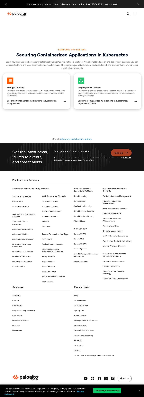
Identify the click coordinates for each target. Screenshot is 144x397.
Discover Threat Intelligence (115, 278)
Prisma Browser (48, 266)
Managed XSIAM (81, 261)
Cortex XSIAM (80, 234)
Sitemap (78, 340)
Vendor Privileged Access (114, 246)
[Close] (139, 390)
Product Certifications (84, 330)
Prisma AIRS (17, 201)
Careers (15, 300)
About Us (16, 295)
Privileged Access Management (117, 196)
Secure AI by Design (21, 196)
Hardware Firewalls (50, 201)
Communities (80, 300)
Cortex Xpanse (80, 249)
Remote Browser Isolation (53, 276)
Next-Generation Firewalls (54, 196)
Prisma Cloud (79, 221)
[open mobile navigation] (135, 14)
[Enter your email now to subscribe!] (80, 153)
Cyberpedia (79, 311)
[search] (128, 14)
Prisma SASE (47, 239)
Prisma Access (48, 261)
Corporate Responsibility (23, 311)
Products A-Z (80, 325)
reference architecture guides (76, 139)
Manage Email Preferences (86, 320)
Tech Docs (79, 345)
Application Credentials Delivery (117, 241)
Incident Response (111, 266)
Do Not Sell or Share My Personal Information (94, 355)
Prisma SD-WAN (49, 271)
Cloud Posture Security (84, 211)
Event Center (80, 315)
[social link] (85, 378)
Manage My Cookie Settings (107, 390)
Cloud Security (80, 196)
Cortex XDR (79, 239)
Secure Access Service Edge (55, 234)
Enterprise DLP (48, 256)
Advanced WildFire (20, 234)
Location (16, 325)
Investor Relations (20, 320)
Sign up (118, 153)
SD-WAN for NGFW (50, 216)
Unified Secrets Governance (115, 236)
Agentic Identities (111, 226)
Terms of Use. (89, 160)
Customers (17, 315)
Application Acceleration (53, 244)
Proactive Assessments (113, 261)
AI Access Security (20, 206)
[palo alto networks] (17, 14)
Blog (76, 295)
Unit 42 (77, 351)
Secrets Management (112, 231)
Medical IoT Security (21, 256)
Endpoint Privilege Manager (115, 208)
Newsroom (17, 330)
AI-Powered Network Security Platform (30, 188)
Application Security (82, 206)
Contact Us (17, 305)
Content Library (81, 305)
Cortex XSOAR (80, 244)
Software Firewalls (50, 206)
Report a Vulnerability (83, 336)
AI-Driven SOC (80, 229)
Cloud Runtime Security (84, 216)
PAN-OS (45, 221)
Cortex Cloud (79, 201)
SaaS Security (18, 266)
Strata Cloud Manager (51, 211)
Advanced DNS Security (22, 239)
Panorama (46, 226)
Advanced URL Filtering (22, 229)
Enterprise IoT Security (22, 252)
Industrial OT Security (22, 262)
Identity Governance (112, 213)
